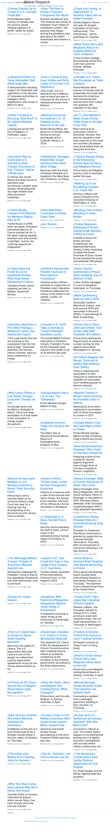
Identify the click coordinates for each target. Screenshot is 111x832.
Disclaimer (66, 818)
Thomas (17, 34)
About (89, 2)
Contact (105, 2)
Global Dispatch (21, 2)
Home (84, 2)
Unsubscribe (97, 2)
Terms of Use (46, 818)
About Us (38, 818)
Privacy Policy (57, 818)
